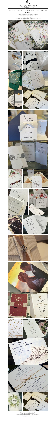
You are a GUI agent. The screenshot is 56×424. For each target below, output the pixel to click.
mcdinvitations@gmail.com (26, 7)
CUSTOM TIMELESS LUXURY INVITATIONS (28, 6)
